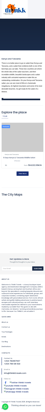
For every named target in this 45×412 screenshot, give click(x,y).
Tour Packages (7, 332)
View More (22, 174)
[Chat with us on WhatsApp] (5, 407)
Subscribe (38, 269)
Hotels (4, 337)
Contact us (6, 327)
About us (5, 322)
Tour (5, 116)
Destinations (6, 346)
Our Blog (5, 342)
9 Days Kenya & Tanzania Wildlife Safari (19, 157)
